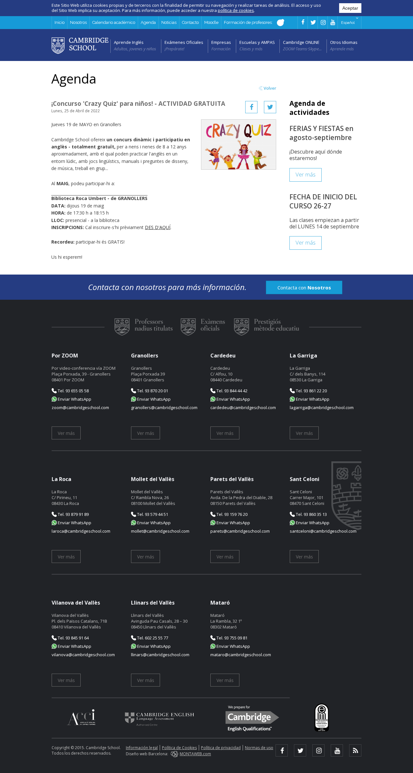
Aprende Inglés (129, 42)
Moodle (211, 22)
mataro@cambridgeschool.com (240, 655)
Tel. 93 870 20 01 (152, 391)
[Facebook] (251, 107)
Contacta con (304, 287)
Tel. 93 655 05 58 (73, 391)
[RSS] (355, 750)
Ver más (306, 174)
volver (270, 88)
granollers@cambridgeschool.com (164, 407)
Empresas (221, 42)
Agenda (148, 22)
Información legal (142, 747)
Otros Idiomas (344, 42)
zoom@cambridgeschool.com (80, 407)
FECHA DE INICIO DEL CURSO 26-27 (323, 201)
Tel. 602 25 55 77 (152, 638)
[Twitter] (270, 107)
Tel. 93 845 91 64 (73, 638)
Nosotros (78, 22)
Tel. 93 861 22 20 (311, 391)
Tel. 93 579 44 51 (152, 514)
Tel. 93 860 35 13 (311, 514)
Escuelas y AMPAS (257, 42)
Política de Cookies (179, 747)
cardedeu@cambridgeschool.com (243, 407)
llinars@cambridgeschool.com (160, 655)
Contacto (190, 22)
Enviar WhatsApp (74, 399)
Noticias (168, 22)
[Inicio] (80, 45)
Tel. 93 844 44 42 (231, 391)
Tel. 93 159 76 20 (231, 514)
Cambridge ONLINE (301, 42)
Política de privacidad (221, 747)
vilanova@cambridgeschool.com (83, 655)
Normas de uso (259, 747)
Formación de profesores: (249, 22)
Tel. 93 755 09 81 (231, 638)
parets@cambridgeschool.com (240, 531)
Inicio (60, 22)
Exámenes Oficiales (184, 42)
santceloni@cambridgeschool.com (323, 531)
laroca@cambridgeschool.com (81, 531)
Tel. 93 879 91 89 (73, 514)
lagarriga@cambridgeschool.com (322, 407)
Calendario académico (113, 22)
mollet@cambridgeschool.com (160, 531)
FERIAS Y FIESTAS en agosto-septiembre (321, 133)
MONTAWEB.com (195, 754)
